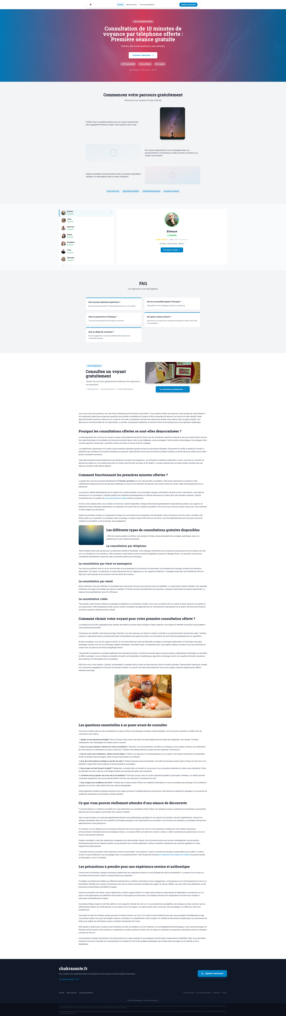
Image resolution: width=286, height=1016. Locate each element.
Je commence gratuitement (171, 389)
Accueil (120, 4)
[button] (86, 213)
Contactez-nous (189, 993)
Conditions (216, 993)
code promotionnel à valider (116, 498)
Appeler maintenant (188, 4)
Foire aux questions (147, 4)
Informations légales (203, 993)
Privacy (224, 993)
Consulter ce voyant (170, 250)
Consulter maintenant (141, 55)
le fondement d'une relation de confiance (175, 855)
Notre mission (131, 4)
